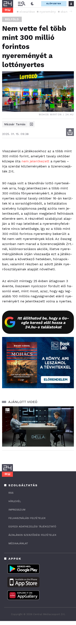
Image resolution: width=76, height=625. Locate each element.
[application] (38, 426)
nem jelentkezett (35, 161)
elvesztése (27, 11)
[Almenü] (21, 3)
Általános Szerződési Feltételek (32, 534)
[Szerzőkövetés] (31, 124)
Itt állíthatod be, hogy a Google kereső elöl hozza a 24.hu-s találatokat (43, 322)
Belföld (12, 19)
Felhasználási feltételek (27, 518)
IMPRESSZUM (16, 509)
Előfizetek (53, 3)
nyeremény (47, 11)
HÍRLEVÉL (14, 501)
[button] (71, 11)
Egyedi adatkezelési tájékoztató (32, 526)
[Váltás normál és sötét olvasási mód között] (32, 3)
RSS (11, 492)
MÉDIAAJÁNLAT (18, 543)
